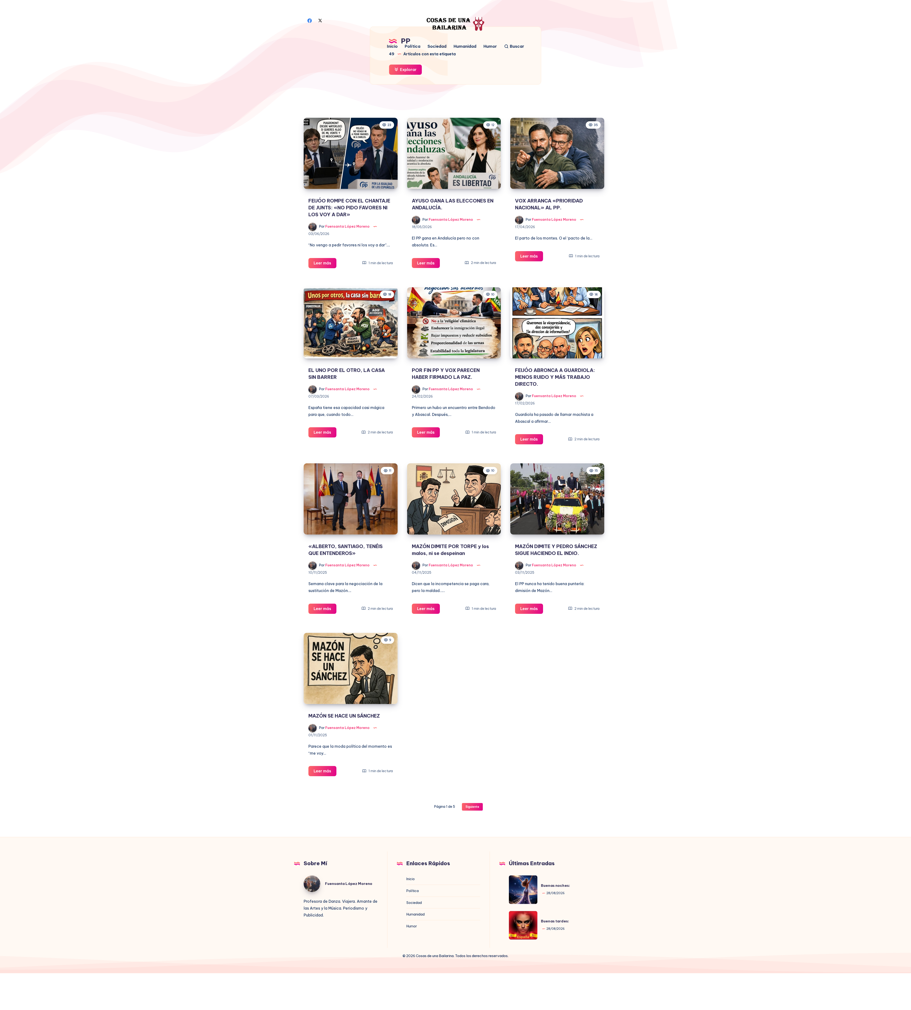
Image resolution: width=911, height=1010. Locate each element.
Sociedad (437, 46)
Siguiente (472, 806)
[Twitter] (320, 20)
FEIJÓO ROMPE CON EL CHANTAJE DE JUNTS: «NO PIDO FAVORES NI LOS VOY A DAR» (349, 207)
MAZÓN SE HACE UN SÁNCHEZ (344, 716)
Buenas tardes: (555, 921)
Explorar (408, 69)
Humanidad (465, 46)
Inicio (392, 46)
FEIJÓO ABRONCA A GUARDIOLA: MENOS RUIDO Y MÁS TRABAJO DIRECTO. (555, 377)
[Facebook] (309, 20)
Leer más (325, 264)
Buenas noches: (555, 885)
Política (412, 46)
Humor (490, 46)
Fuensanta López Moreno (348, 883)
